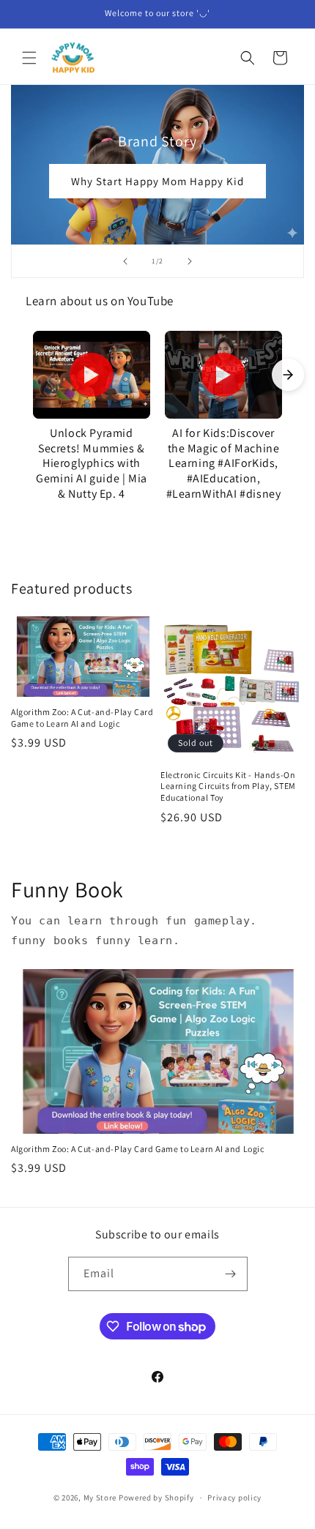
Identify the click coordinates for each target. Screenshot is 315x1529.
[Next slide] (190, 261)
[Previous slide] (125, 261)
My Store (100, 1497)
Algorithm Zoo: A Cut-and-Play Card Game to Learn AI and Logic (82, 717)
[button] (29, 58)
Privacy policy (234, 1497)
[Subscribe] (231, 1274)
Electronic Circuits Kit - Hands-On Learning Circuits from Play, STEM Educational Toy (228, 786)
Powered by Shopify (156, 1497)
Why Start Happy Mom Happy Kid (157, 181)
